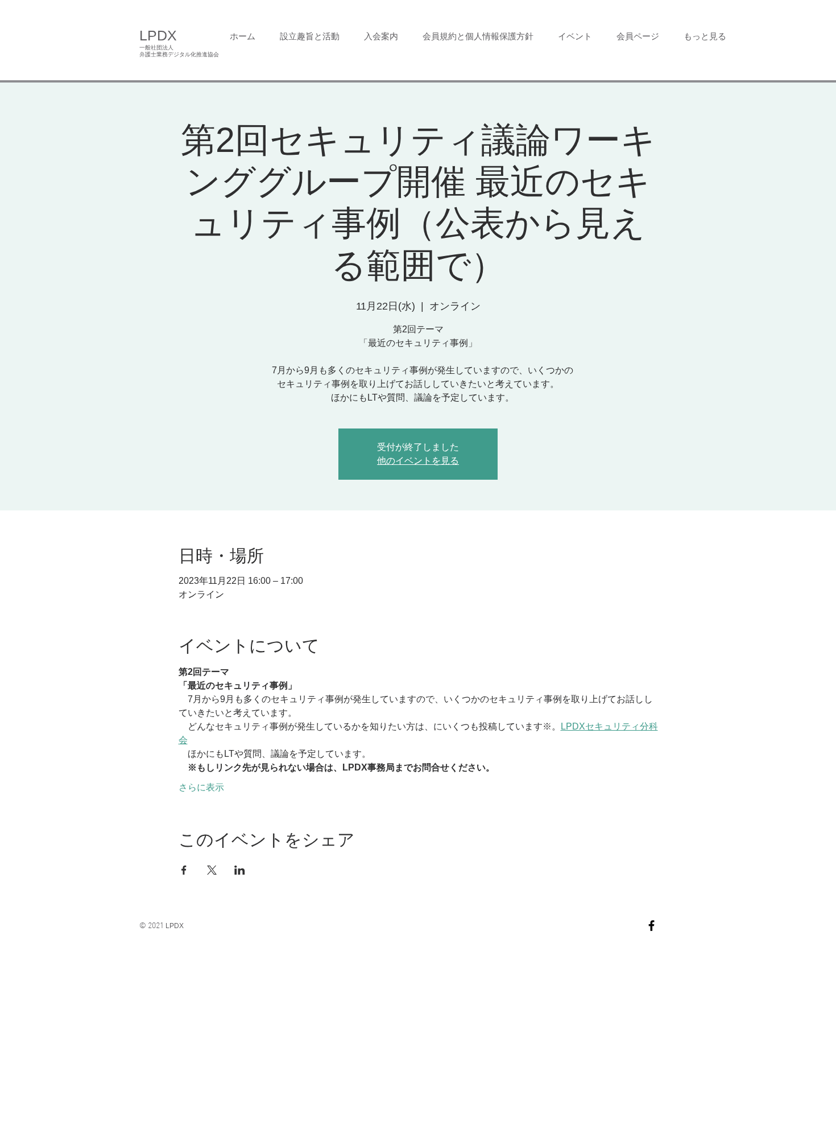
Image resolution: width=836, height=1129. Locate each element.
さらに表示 (201, 787)
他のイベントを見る (418, 460)
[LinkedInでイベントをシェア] (239, 870)
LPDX (158, 35)
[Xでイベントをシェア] (211, 870)
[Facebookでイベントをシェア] (184, 870)
